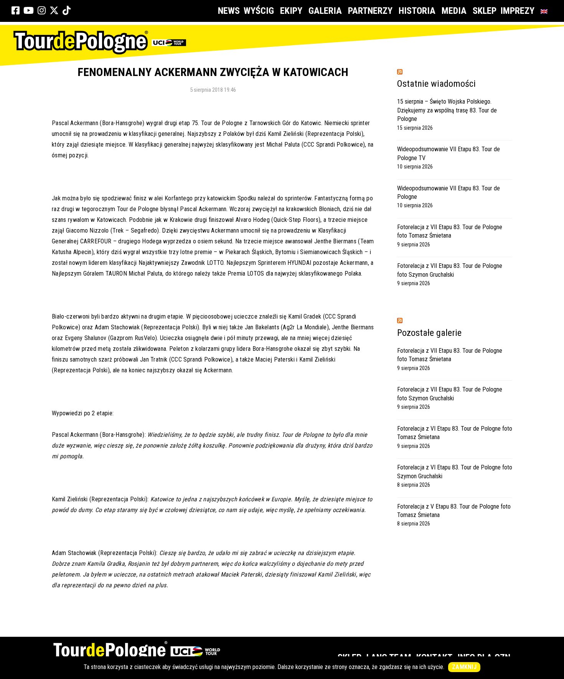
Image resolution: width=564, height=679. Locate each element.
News (229, 10)
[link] (16, 10)
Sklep (484, 10)
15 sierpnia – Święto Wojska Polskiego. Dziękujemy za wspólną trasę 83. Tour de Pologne (447, 110)
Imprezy (517, 10)
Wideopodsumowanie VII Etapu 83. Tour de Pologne (448, 192)
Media (454, 10)
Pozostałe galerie (429, 332)
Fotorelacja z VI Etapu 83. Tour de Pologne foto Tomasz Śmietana (454, 433)
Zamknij (464, 667)
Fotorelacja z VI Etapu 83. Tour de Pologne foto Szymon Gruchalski (454, 471)
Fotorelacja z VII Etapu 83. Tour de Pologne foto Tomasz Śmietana (449, 231)
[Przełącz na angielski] (545, 11)
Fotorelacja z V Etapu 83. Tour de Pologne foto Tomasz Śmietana (454, 511)
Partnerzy (370, 10)
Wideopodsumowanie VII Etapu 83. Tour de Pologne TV (448, 153)
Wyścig (259, 10)
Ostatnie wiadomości (436, 83)
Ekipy (291, 10)
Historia (417, 10)
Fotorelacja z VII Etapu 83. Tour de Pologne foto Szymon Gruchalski (449, 270)
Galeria (325, 10)
